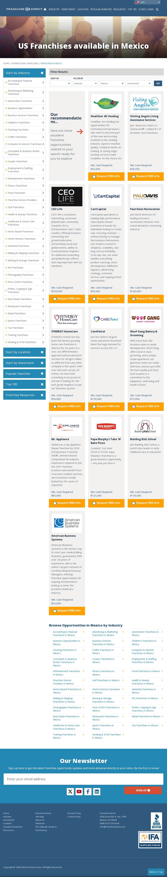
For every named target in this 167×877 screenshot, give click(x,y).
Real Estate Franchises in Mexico (66, 718)
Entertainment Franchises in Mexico (66, 673)
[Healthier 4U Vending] (106, 103)
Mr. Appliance (60, 439)
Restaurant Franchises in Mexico (105, 718)
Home (6, 63)
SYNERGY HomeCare (64, 331)
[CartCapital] (106, 196)
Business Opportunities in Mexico (66, 642)
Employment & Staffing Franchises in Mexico (144, 660)
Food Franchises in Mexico (146, 671)
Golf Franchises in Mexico (105, 680)
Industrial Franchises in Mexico (144, 691)
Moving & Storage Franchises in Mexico (103, 700)
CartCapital (98, 209)
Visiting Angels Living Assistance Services (144, 118)
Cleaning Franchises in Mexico (64, 651)
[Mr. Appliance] (67, 426)
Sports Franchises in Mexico (103, 727)
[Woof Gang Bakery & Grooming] (145, 319)
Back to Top (156, 871)
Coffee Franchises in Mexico (103, 651)
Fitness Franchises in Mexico (103, 673)
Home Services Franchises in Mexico (106, 691)
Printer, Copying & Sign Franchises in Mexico (144, 709)
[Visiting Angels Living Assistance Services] (145, 103)
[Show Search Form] (157, 9)
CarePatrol (98, 331)
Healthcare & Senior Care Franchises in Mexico (66, 727)
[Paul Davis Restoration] (145, 196)
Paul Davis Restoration (145, 209)
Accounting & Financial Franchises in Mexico (65, 633)
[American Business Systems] (67, 523)
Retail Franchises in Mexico (146, 716)
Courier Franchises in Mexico (103, 660)
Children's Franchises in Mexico (144, 642)
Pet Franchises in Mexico (145, 698)
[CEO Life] (67, 196)
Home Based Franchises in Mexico (67, 691)
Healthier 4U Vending (105, 116)
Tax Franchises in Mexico (145, 725)
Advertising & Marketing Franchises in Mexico (105, 633)
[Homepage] (44, 9)
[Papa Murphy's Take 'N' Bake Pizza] (106, 426)
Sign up (141, 790)
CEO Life (56, 209)
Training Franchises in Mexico (64, 736)
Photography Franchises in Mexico (67, 709)
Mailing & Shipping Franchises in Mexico (64, 700)
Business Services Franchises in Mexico (103, 642)
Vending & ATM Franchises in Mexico (106, 736)
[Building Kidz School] (145, 426)
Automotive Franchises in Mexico (145, 633)
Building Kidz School (143, 439)
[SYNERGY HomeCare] (67, 319)
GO (158, 83)
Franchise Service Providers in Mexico (63, 682)
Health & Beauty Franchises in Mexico (143, 682)
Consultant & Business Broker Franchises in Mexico (65, 662)
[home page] (24, 9)
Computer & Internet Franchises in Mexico (143, 651)
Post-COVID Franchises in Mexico (105, 709)
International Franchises (25, 63)
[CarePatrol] (106, 319)
